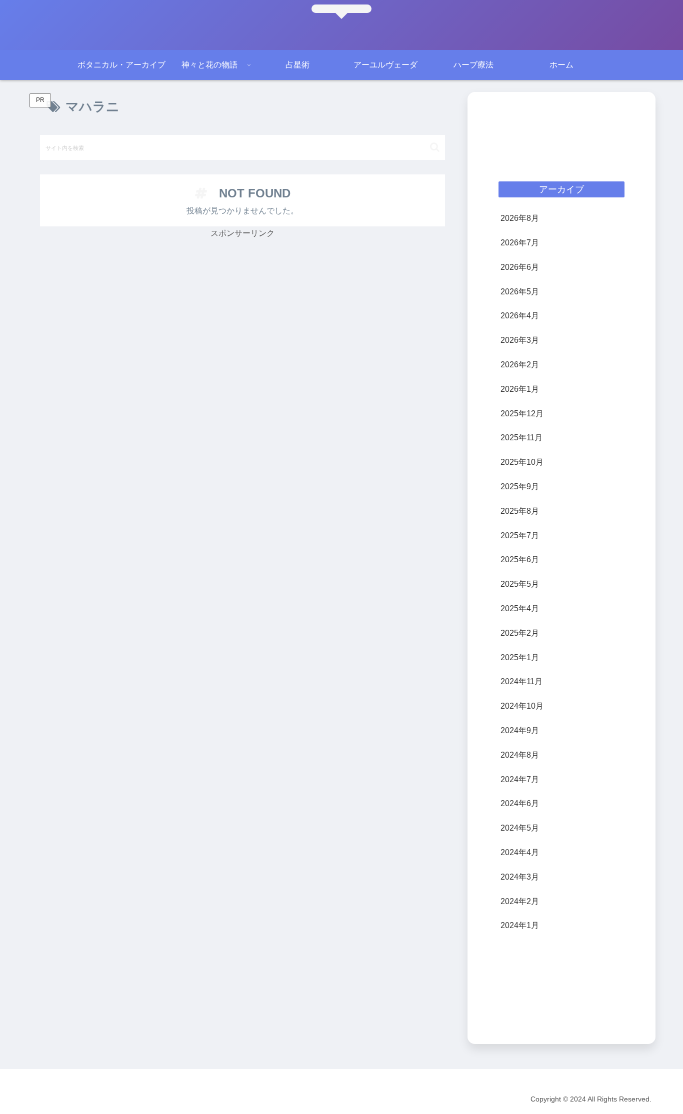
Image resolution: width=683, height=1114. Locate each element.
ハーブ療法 (186, 1099)
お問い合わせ (235, 1099)
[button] (435, 147)
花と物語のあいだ (64, 1099)
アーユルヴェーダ (130, 1099)
